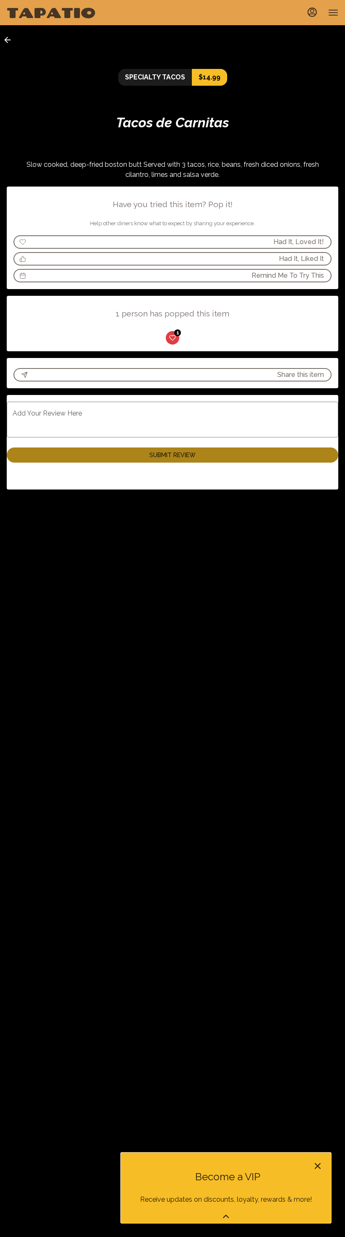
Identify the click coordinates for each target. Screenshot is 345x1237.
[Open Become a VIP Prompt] (226, 1216)
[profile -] (312, 12)
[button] (10, 40)
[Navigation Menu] (333, 12)
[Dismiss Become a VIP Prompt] (318, 1166)
